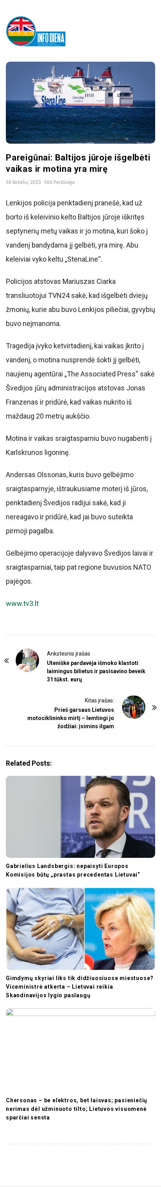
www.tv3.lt (22, 603)
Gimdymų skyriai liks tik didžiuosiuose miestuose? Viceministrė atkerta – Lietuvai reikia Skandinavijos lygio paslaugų (80, 986)
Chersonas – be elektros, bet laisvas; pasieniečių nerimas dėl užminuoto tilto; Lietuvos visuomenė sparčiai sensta (76, 1109)
